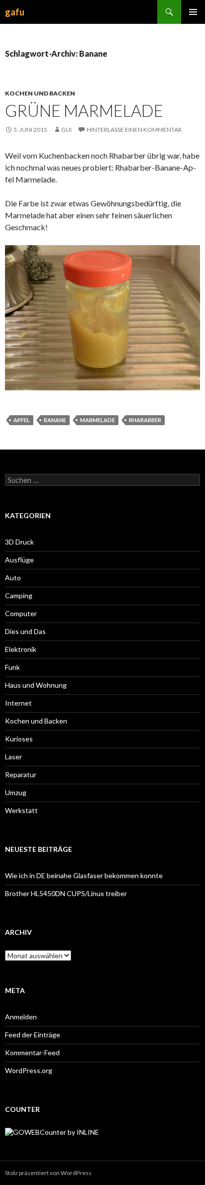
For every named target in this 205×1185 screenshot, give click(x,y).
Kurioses (19, 738)
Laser (13, 756)
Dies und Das (25, 631)
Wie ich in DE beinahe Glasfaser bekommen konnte (84, 875)
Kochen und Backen (40, 93)
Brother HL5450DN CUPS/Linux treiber (66, 893)
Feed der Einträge (32, 1034)
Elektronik (20, 649)
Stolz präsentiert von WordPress (48, 1173)
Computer (21, 613)
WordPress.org (28, 1070)
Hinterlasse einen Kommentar (134, 129)
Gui (66, 129)
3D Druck (19, 542)
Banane (55, 420)
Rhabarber (145, 420)
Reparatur (20, 774)
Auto (13, 577)
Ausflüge (19, 559)
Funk (12, 667)
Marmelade (97, 420)
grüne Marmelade (84, 110)
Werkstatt (21, 810)
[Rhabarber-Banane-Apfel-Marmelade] (102, 316)
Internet (18, 703)
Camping (18, 595)
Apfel (21, 420)
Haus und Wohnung (36, 685)
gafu (14, 11)
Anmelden (21, 1016)
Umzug (15, 792)
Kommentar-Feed (32, 1052)
